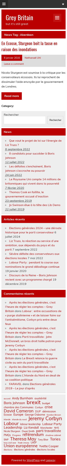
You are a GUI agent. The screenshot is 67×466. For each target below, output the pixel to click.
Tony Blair (43, 439)
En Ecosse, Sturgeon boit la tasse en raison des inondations (29, 46)
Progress (16, 435)
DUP (38, 411)
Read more (11, 96)
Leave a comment (14, 63)
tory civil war (10, 443)
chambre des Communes (18, 407)
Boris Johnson (14, 403)
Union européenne (21, 446)
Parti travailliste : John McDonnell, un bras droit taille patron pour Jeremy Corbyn (33, 341)
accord (7, 399)
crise (49, 407)
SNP (6, 439)
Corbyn (39, 407)
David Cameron (19, 411)
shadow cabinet (53, 435)
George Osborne (35, 414)
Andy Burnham (22, 398)
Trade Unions (23, 443)
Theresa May (23, 439)
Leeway (50, 460)
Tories (55, 439)
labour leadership (30, 424)
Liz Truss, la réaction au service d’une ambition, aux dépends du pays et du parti (32, 245)
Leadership (13, 427)
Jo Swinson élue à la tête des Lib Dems (34, 205)
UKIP (34, 442)
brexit (34, 402)
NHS (56, 428)
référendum (33, 434)
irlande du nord (19, 419)
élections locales (46, 449)
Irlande (7, 419)
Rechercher (11, 114)
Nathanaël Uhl (33, 57)
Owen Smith (28, 431)
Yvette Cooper (49, 446)
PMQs (7, 435)
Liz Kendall (31, 427)
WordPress (33, 460)
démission (49, 411)
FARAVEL (15, 384)
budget (46, 403)
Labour (11, 423)
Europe (18, 414)
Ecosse (8, 414)
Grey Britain (19, 17)
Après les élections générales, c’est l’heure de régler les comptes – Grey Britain (30, 307)
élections (8, 450)
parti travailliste (48, 431)
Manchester (46, 428)
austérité (40, 398)
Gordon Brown (54, 415)
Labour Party (52, 424)
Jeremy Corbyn (45, 418)
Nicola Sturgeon (12, 431)
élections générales (24, 449)
